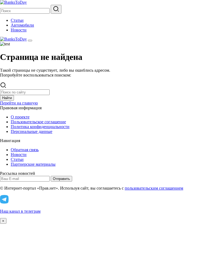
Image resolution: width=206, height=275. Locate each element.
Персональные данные (31, 131)
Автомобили (22, 25)
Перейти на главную (19, 103)
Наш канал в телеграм (20, 211)
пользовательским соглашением (154, 188)
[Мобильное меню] (30, 40)
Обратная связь (25, 149)
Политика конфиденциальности (40, 126)
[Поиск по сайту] (56, 9)
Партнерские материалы (33, 164)
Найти (7, 98)
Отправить (61, 179)
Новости (19, 30)
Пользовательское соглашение (38, 122)
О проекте (20, 117)
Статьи (17, 20)
